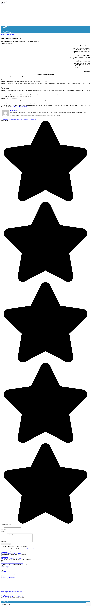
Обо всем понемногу (8, 32)
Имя (2, 526)
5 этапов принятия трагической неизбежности (11, 591)
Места (4, 27)
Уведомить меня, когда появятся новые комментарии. (15, 546)
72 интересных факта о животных (8, 577)
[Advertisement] (45, 14)
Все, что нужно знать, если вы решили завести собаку (13, 572)
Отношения (6, 26)
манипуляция (12, 119)
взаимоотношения (5, 119)
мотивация (17, 119)
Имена (4, 28)
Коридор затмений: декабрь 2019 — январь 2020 (12, 596)
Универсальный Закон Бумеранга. (20, 106)
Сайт (2, 531)
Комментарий (4, 541)
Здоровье (5, 30)
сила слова (28, 119)
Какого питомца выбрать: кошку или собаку (11, 553)
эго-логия (33, 119)
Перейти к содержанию (6, 1)
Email (2, 529)
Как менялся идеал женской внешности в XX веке (12, 563)
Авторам (5, 602)
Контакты (5, 601)
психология (23, 119)
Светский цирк (6, 31)
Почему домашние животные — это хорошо (11, 558)
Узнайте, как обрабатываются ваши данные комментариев (38, 548)
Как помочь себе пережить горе (8, 567)
